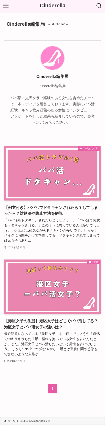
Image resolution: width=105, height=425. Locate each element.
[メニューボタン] (6, 6)
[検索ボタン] (99, 6)
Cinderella (52, 6)
